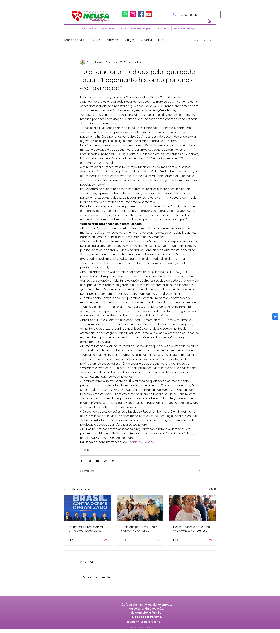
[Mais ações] (198, 62)
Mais (161, 40)
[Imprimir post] (113, 460)
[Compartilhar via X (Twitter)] (89, 460)
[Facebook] (141, 14)
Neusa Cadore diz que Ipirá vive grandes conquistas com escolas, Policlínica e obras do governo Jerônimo (192, 528)
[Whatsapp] (125, 14)
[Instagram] (133, 14)
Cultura (95, 40)
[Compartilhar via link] (105, 460)
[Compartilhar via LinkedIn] (97, 460)
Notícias (85, 449)
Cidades (146, 40)
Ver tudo (211, 488)
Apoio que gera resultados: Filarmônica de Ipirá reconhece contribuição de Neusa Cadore (139, 528)
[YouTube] (149, 14)
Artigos (129, 40)
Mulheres (113, 40)
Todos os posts (74, 40)
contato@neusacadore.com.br (144, 621)
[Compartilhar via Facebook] (81, 460)
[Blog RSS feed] (209, 21)
